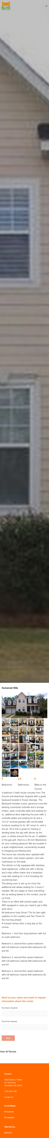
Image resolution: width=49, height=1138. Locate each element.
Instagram (10, 1117)
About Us (8, 1132)
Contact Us (8, 1097)
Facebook (9, 1111)
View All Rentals (8, 1051)
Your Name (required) (9, 1008)
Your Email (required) (9, 1021)
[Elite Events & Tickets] (6, 6)
